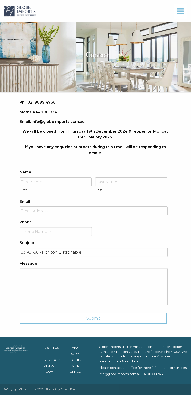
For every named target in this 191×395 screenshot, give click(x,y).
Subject (27, 243)
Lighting (77, 360)
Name (25, 172)
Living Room (74, 351)
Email (25, 201)
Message (28, 263)
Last (99, 190)
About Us (51, 347)
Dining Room (49, 368)
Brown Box (68, 389)
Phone (26, 222)
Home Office (75, 368)
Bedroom (52, 360)
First (23, 190)
